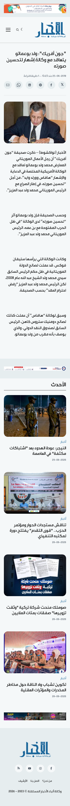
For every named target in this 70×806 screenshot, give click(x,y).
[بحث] (17, 29)
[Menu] (8, 30)
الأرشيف (22, 781)
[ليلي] (22, 30)
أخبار (63, 441)
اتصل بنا (35, 781)
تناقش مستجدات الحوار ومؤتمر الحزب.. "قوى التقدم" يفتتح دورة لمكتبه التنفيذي (38, 530)
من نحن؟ (47, 781)
